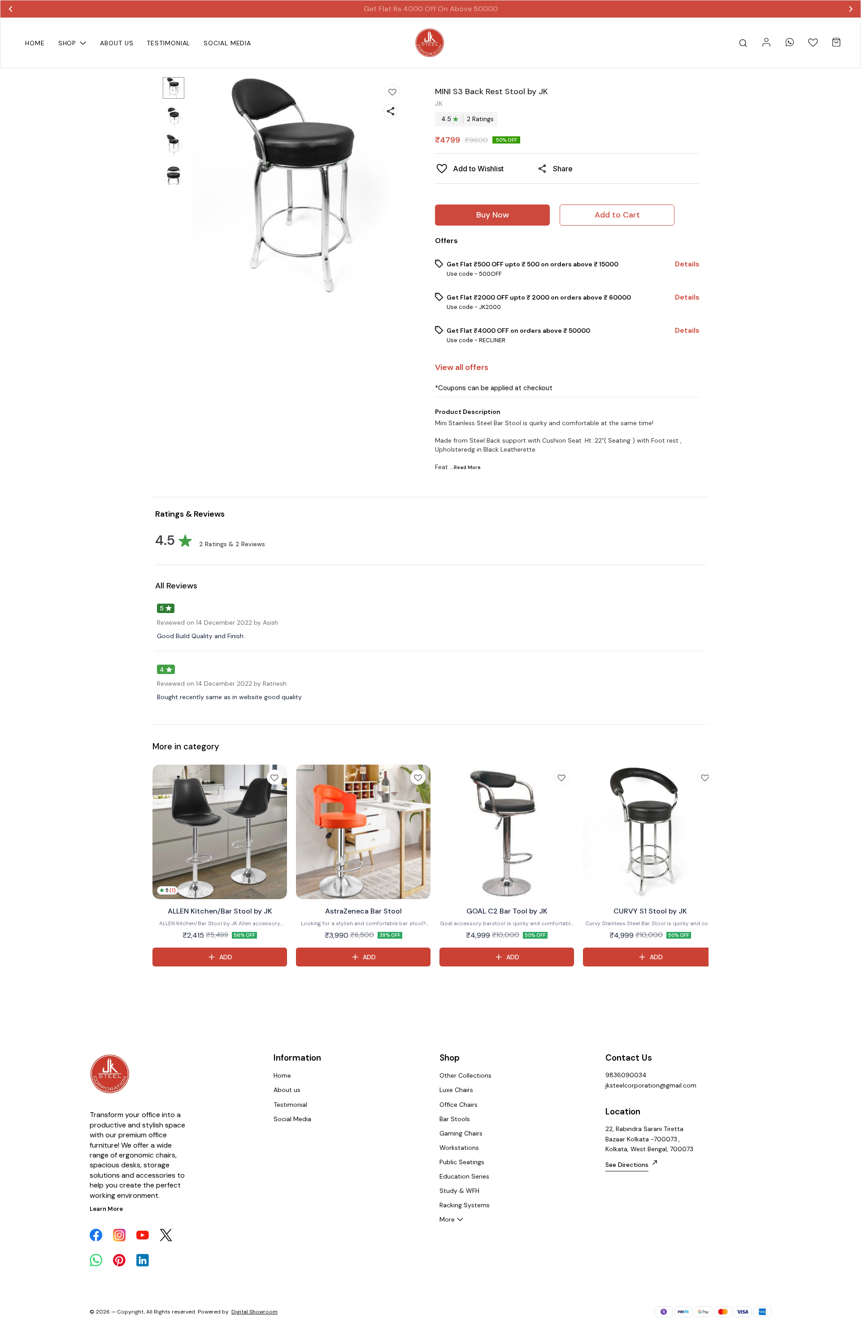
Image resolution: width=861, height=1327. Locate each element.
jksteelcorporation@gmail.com (650, 1085)
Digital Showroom (254, 1311)
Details (687, 264)
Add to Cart (617, 214)
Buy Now (492, 214)
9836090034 (626, 1075)
